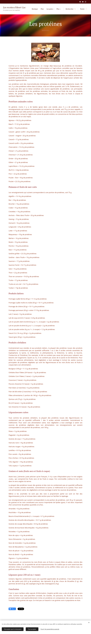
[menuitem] (35, 9)
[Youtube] (83, 1)
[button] (70, 9)
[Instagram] (85, 1)
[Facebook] (80, 1)
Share (13, 609)
